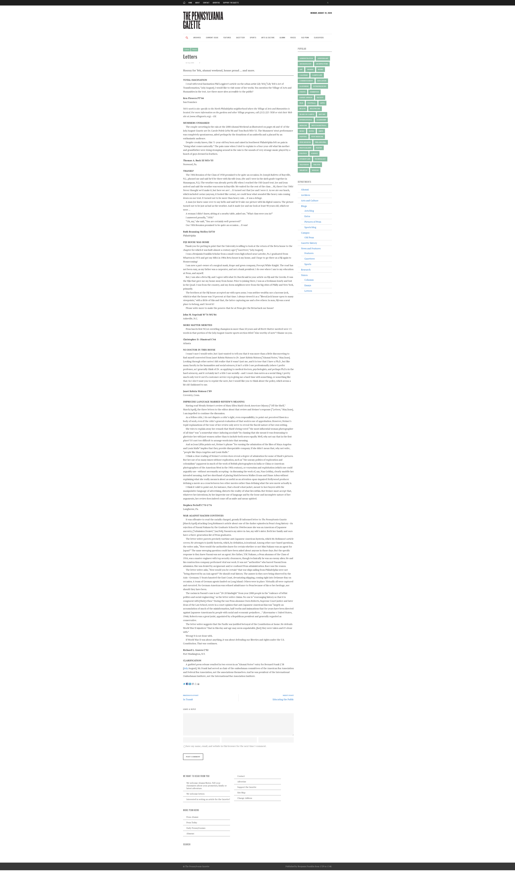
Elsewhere (304, 86)
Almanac (190, 833)
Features (227, 37)
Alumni (282, 37)
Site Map (241, 792)
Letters (187, 49)
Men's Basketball (318, 125)
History (322, 114)
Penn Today (191, 822)
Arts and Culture (309, 200)
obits (321, 131)
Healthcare (315, 109)
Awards (310, 69)
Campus (305, 232)
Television (304, 165)
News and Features (311, 248)
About (197, 2)
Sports (253, 37)
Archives (197, 37)
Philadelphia (320, 142)
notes (311, 131)
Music (301, 131)
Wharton (303, 170)
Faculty (320, 97)
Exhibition (314, 92)
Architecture (322, 64)
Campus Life (317, 75)
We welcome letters (195, 793)
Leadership (321, 120)
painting (303, 137)
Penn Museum (305, 142)
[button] (187, 39)
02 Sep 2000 (190, 63)
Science (314, 153)
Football (312, 103)
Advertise (216, 2)
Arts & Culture (268, 37)
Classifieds (319, 37)
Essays (307, 285)
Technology (320, 159)
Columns (309, 279)
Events (302, 92)
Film (301, 103)
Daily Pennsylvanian (195, 828)
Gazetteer (240, 37)
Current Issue (212, 37)
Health (302, 109)
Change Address (244, 798)
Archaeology (305, 64)
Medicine (303, 125)
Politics (303, 153)
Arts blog (309, 210)
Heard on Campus (306, 114)
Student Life (304, 159)
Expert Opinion (305, 97)
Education (321, 81)
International (305, 120)
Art (301, 69)
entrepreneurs (319, 86)
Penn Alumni (192, 817)
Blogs (304, 206)
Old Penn (305, 37)
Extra (307, 216)
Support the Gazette (231, 2)
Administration (306, 58)
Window (315, 170)
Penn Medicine (317, 137)
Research (305, 269)
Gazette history (309, 242)
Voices (293, 37)
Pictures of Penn (312, 221)
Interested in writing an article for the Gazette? (208, 799)
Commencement (306, 81)
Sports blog (310, 227)
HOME (190, 2)
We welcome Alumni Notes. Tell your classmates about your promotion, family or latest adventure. (206, 786)
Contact (206, 2)
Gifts (322, 103)
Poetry (319, 148)
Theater (316, 165)
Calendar (303, 75)
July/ (186, 668)
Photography (305, 148)
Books (320, 69)
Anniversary (322, 58)
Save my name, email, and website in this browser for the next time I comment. (226, 746)
